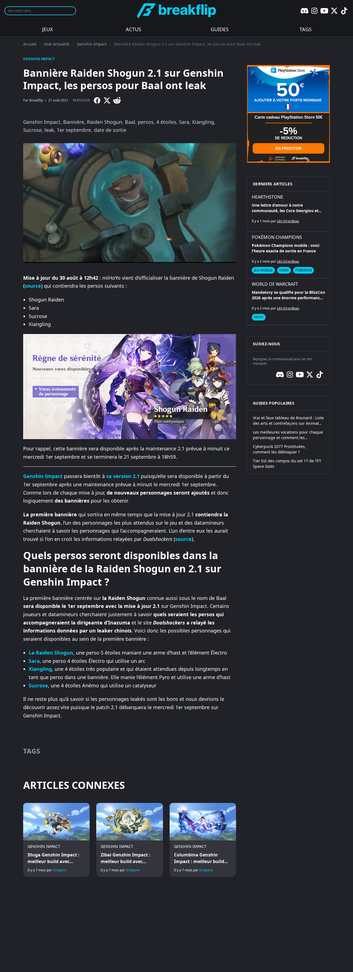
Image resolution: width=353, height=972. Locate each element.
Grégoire (59, 870)
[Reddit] (117, 100)
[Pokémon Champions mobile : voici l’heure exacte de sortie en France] (288, 255)
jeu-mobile (263, 270)
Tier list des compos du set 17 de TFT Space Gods (287, 463)
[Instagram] (314, 10)
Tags (305, 29)
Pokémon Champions (277, 237)
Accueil (29, 44)
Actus (133, 29)
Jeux (47, 29)
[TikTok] (344, 10)
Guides (220, 29)
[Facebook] (97, 100)
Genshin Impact (91, 44)
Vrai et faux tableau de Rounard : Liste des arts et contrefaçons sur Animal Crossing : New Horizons (288, 420)
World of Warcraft (275, 284)
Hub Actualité (56, 44)
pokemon (303, 270)
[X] (334, 10)
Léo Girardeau (288, 221)
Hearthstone (267, 197)
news (284, 270)
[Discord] (304, 10)
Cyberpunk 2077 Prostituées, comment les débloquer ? (279, 449)
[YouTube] (324, 10)
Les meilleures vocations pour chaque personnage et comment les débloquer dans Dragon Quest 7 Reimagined (288, 434)
